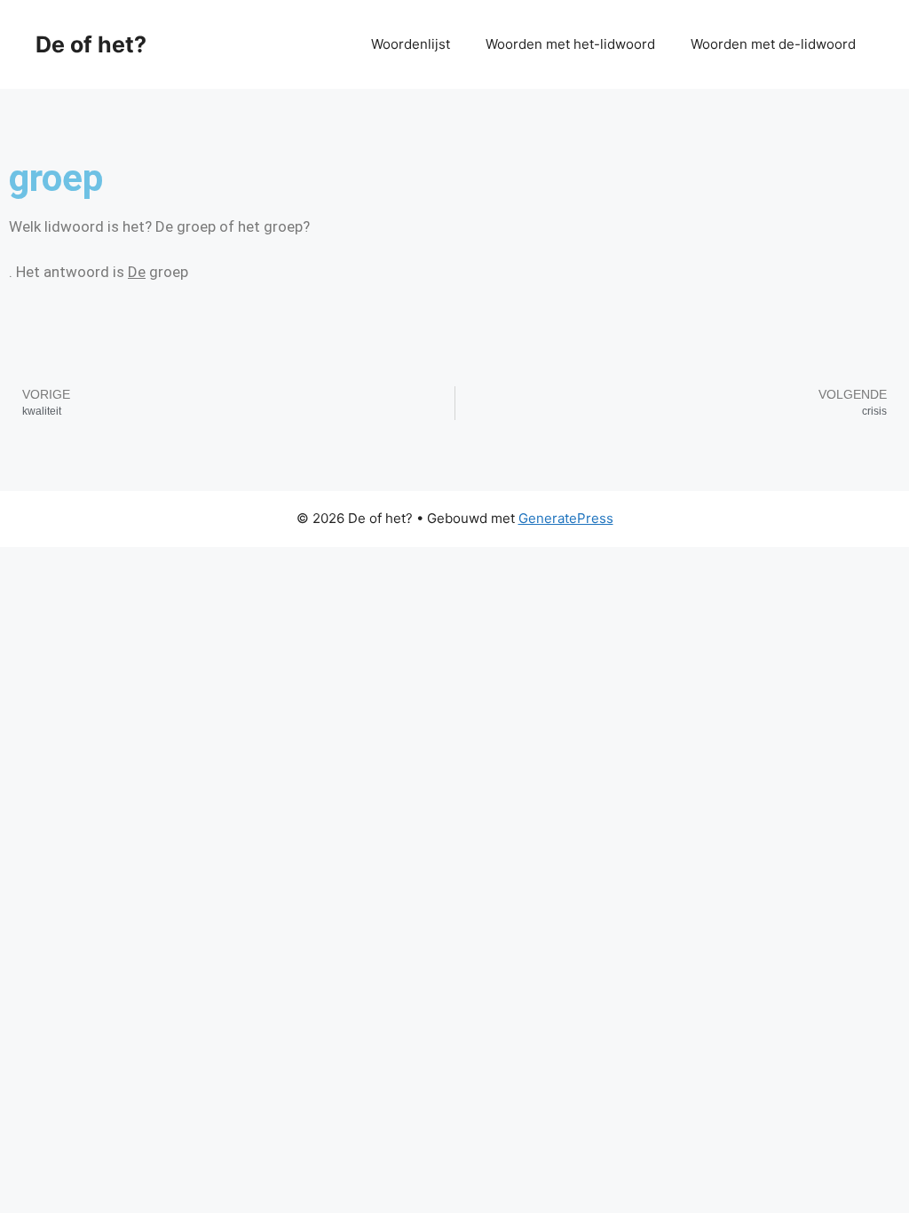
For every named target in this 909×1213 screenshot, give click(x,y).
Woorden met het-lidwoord (570, 44)
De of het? (91, 44)
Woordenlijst (410, 44)
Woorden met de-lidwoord (773, 44)
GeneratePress (565, 518)
